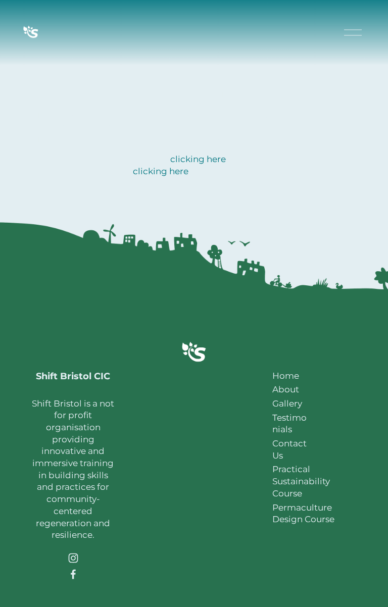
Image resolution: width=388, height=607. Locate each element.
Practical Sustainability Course (301, 481)
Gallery (287, 403)
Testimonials (289, 424)
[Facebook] (73, 574)
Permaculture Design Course (303, 513)
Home (285, 376)
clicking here (198, 159)
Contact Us (289, 449)
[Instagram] (73, 558)
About (285, 389)
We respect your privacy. (194, 553)
